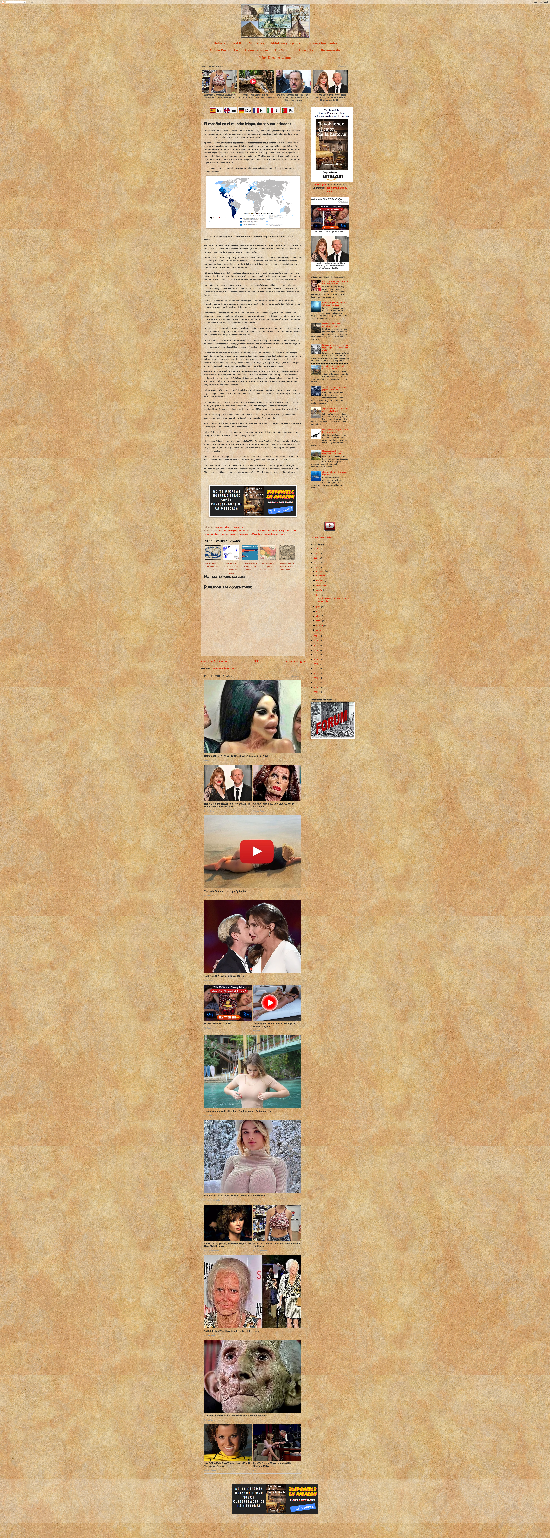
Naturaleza (256, 42)
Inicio (256, 661)
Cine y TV (306, 50)
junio (318, 607)
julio (318, 595)
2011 (316, 683)
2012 (316, 678)
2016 (316, 660)
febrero (319, 626)
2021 (316, 636)
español (263, 531)
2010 (316, 688)
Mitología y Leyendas (286, 42)
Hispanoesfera (273, 531)
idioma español (244, 534)
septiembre (321, 585)
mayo (319, 612)
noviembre (321, 576)
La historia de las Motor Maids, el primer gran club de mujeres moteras (335, 347)
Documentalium (223, 527)
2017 (316, 655)
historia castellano (211, 534)
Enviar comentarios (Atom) (224, 668)
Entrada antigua (295, 661)
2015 (316, 664)
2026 (316, 549)
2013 (316, 674)
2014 (316, 669)
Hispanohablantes (288, 531)
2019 (316, 645)
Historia (219, 42)
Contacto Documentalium (322, 537)
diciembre (320, 571)
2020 (316, 641)
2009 (316, 692)
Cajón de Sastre (256, 50)
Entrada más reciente (214, 661)
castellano (217, 531)
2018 (316, 650)
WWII (236, 42)
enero (319, 630)
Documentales (331, 50)
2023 (316, 563)
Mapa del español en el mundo (265, 534)
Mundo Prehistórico (224, 50)
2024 (316, 558)
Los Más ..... (283, 50)
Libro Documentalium (275, 57)
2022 (316, 567)
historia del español (228, 534)
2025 (316, 553)
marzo (319, 621)
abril (318, 616)
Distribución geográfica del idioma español (241, 531)
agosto (319, 590)
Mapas (282, 534)
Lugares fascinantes (323, 42)
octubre (319, 581)
